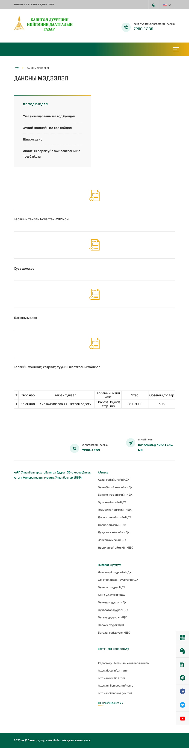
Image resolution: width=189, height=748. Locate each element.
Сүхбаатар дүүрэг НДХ (113, 610)
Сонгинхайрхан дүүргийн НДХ (118, 580)
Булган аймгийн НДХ (112, 502)
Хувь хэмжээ (24, 268)
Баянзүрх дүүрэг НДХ (112, 602)
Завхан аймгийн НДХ (112, 540)
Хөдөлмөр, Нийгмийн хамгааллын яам (123, 663)
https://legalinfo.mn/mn (113, 670)
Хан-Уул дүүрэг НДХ (111, 595)
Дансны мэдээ (25, 317)
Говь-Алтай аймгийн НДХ (115, 510)
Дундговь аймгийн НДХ (114, 532)
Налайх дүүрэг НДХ (111, 625)
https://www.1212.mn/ (111, 678)
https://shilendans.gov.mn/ (115, 693)
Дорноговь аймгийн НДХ (114, 517)
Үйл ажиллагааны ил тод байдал (49, 116)
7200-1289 (143, 29)
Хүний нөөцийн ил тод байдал (47, 127)
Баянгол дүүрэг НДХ (111, 587)
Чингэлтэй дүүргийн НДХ (114, 572)
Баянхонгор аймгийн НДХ (115, 495)
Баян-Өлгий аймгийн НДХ (115, 487)
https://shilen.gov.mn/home (115, 685)
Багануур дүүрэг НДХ (112, 617)
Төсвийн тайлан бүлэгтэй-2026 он (41, 219)
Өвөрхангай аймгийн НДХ (115, 548)
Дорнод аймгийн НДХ (112, 525)
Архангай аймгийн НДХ (113, 480)
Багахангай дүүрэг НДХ (114, 633)
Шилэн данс (32, 139)
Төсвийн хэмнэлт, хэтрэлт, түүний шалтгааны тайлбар (57, 367)
